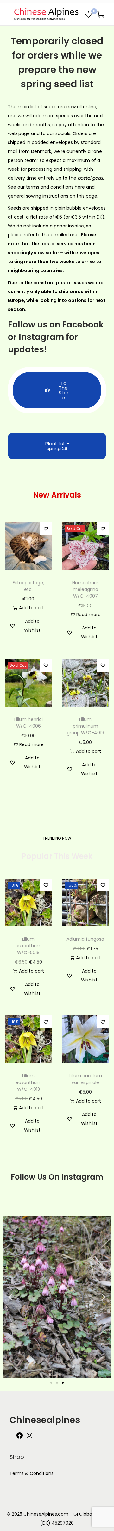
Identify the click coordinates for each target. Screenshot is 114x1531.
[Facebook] (19, 1437)
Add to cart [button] (31, 608)
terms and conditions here (55, 187)
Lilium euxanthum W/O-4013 (28, 1082)
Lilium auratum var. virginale (85, 1079)
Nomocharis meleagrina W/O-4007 (85, 589)
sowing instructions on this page (61, 196)
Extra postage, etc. (28, 586)
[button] (46, 528)
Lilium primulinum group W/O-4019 (85, 726)
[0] (88, 14)
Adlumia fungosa (85, 939)
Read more (88, 614)
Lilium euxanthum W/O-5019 (28, 946)
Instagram (41, 337)
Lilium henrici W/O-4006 (28, 722)
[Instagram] (29, 1437)
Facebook (83, 324)
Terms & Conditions (32, 1473)
